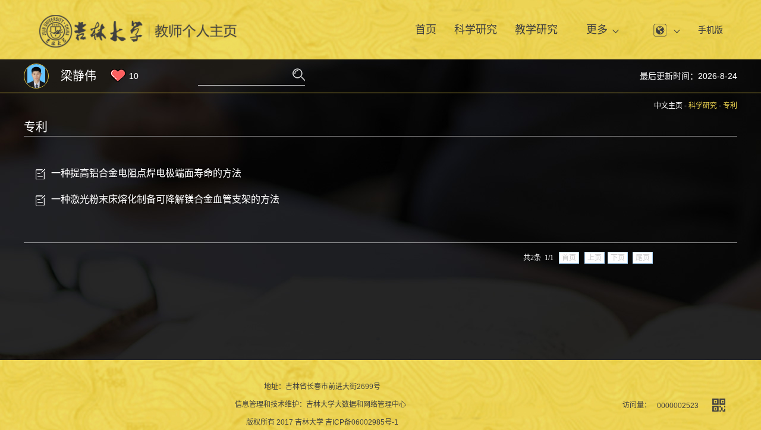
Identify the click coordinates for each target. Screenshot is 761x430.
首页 (425, 30)
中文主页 (668, 106)
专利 (730, 106)
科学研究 (475, 30)
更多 (597, 30)
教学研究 (536, 30)
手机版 (710, 29)
